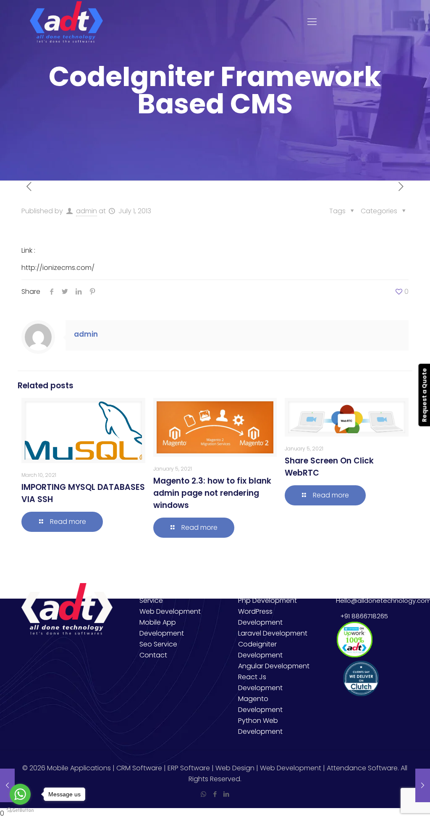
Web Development (170, 611)
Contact (153, 655)
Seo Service (158, 644)
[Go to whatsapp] (20, 794)
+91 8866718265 (362, 616)
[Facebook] (214, 794)
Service (151, 600)
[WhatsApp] (203, 794)
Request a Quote (424, 395)
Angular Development (273, 666)
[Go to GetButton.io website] (20, 810)
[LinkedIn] (226, 794)
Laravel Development (272, 633)
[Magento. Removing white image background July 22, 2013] (422, 785)
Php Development (267, 600)
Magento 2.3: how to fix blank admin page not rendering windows (212, 493)
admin (86, 211)
